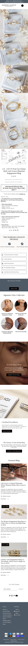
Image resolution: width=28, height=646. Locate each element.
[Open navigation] (25, 5)
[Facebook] (9, 595)
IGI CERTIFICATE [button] (17, 179)
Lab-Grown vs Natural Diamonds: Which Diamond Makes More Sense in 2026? (13, 485)
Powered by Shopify (19, 642)
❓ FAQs (16, 613)
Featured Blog (14, 460)
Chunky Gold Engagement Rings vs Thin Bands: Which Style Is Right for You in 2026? (13, 561)
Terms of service (7, 613)
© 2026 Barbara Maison (10, 642)
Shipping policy (7, 620)
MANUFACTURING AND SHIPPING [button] (13, 182)
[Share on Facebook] (13, 230)
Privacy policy (6, 611)
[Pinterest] (14, 595)
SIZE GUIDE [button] (8, 179)
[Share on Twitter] (15, 230)
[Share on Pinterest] (17, 230)
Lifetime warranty (7, 615)
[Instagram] (12, 595)
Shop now (14, 288)
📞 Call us (16, 609)
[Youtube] (17, 595)
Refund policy (6, 639)
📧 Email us (17, 611)
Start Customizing (14, 451)
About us (5, 609)
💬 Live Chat (17, 615)
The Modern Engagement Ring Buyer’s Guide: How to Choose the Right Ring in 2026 (13, 523)
